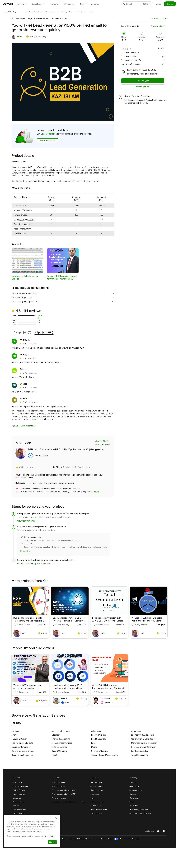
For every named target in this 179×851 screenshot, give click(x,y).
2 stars (14, 322)
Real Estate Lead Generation (143, 747)
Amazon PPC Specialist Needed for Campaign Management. (61, 277)
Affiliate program (97, 802)
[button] (25, 210)
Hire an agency (19, 794)
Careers (132, 794)
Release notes (96, 813)
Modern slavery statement (140, 813)
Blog (92, 798)
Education (56, 735)
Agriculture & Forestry (61, 731)
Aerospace (16, 731)
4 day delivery (23, 625)
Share (164, 18)
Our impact (134, 798)
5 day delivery (141, 625)
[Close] (56, 818)
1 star (14, 324)
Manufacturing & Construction (144, 743)
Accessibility (125, 839)
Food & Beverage (98, 739)
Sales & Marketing (59, 751)
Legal (93, 743)
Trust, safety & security (138, 810)
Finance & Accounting (61, 739)
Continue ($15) (143, 80)
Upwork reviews (96, 790)
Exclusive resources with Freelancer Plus (68, 802)
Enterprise (17, 798)
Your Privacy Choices (107, 839)
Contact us (133, 806)
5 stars (14, 316)
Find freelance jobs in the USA (64, 794)
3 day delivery (62, 625)
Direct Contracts (19, 813)
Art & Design (96, 731)
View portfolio (101, 444)
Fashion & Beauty (19, 739)
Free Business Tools (98, 810)
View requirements (26, 521)
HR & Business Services (62, 743)
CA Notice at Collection (85, 839)
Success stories (96, 786)
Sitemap (135, 839)
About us (133, 782)
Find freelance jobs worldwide (64, 790)
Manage (52, 842)
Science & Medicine (99, 751)
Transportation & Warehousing (104, 755)
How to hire (17, 782)
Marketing (20, 18)
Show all (24, 551)
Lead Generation (49, 134)
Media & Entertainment (21, 747)
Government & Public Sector (143, 739)
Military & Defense (59, 747)
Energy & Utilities (98, 735)
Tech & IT (56, 755)
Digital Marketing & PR (38, 18)
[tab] (22, 332)
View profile (100, 441)
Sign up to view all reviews (24, 426)
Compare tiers (157, 26)
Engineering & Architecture (142, 735)
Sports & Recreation (139, 751)
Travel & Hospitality (139, 755)
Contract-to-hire (19, 810)
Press (131, 802)
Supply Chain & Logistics (22, 755)
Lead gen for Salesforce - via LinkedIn (25, 277)
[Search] (124, 4)
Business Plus (18, 802)
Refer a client (95, 806)
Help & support (96, 782)
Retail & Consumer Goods (23, 751)
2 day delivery (23, 692)
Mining (94, 747)
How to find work (58, 782)
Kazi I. (19, 37)
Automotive (136, 731)
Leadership (134, 786)
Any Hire (16, 806)
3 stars (14, 320)
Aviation (15, 735)
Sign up (170, 4)
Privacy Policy (68, 839)
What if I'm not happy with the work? (33, 563)
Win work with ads (59, 798)
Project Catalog (9, 12)
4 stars (14, 318)
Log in (158, 4)
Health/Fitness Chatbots (22, 743)
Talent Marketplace (20, 786)
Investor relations (136, 790)
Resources (94, 794)
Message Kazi (142, 87)
